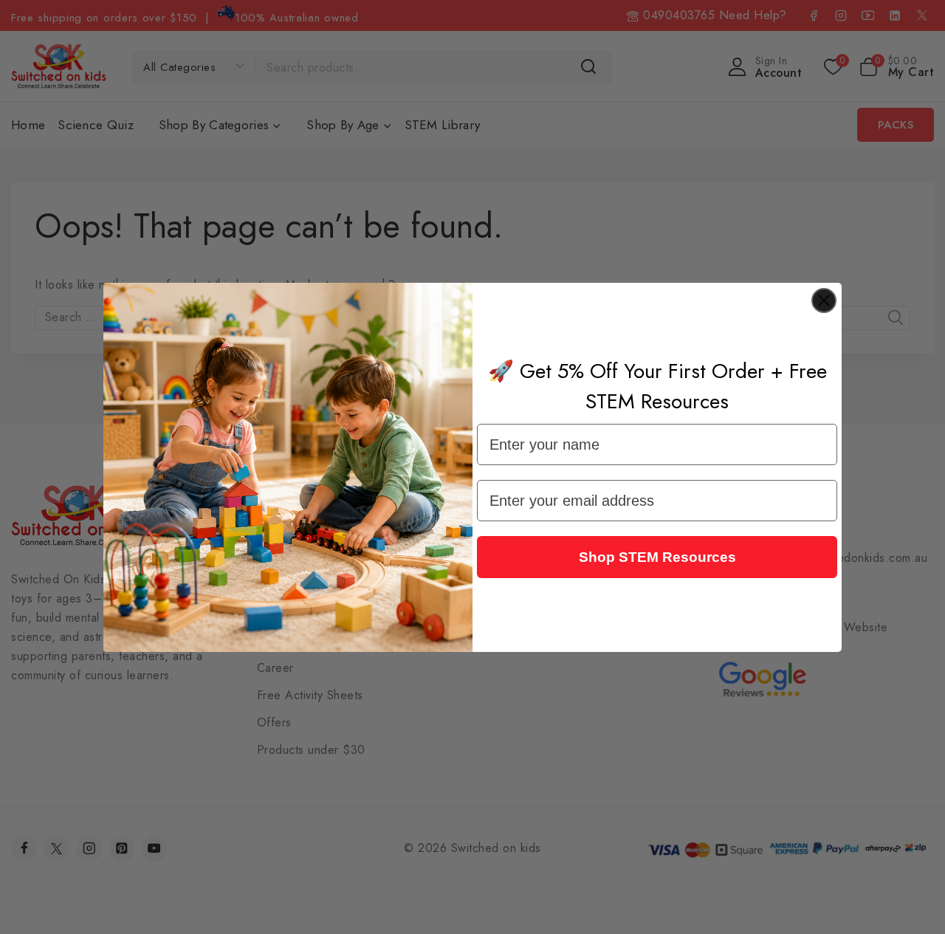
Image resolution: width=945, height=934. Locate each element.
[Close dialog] (824, 300)
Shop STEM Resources (657, 557)
